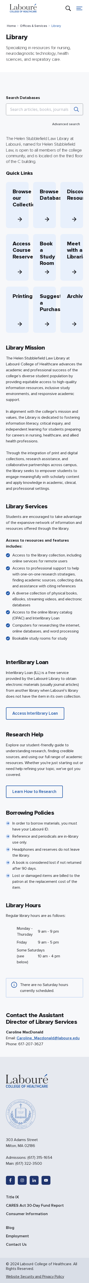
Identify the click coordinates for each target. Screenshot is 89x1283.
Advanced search (66, 124)
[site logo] (23, 8)
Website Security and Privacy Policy (35, 1276)
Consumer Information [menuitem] (27, 1213)
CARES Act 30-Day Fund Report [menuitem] (35, 1205)
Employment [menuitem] (17, 1236)
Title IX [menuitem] (12, 1197)
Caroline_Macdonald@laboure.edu (48, 1038)
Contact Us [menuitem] (16, 1244)
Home (11, 26)
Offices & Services (33, 26)
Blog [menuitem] (10, 1227)
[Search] (76, 109)
